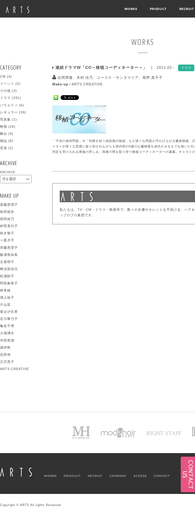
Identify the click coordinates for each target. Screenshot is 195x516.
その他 (5, 91)
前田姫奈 (7, 212)
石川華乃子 (9, 319)
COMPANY (117, 476)
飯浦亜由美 (9, 255)
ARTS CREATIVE (87, 84)
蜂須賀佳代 (9, 269)
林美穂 (5, 290)
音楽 (3, 148)
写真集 (5, 119)
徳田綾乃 (7, 219)
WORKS (130, 9)
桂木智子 (7, 233)
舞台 (3, 134)
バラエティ (9, 105)
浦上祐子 (7, 297)
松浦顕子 (7, 276)
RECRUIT (186, 9)
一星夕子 (7, 240)
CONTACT (162, 476)
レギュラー (9, 112)
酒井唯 (5, 347)
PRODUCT (158, 9)
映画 (3, 126)
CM (3, 76)
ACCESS (139, 476)
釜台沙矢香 (9, 312)
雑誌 (3, 141)
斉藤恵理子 (9, 247)
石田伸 (5, 355)
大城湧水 (7, 333)
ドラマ (5, 98)
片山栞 (5, 304)
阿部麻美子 (9, 283)
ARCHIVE (7, 172)
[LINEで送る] (56, 97)
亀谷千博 (7, 326)
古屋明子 (7, 262)
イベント (7, 83)
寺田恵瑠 (7, 340)
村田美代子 (9, 226)
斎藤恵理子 (9, 204)
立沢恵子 (7, 362)
